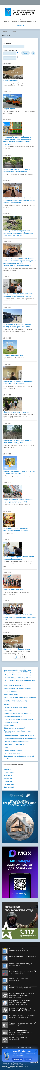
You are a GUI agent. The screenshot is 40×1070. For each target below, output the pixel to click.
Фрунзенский (9, 787)
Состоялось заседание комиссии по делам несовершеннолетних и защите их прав (19, 617)
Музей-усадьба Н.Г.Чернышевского (17, 713)
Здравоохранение (11, 694)
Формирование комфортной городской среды (19, 757)
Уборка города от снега (13, 750)
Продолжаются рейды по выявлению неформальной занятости (18, 382)
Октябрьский (9, 784)
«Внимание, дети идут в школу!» (16, 412)
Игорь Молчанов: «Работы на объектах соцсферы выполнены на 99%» (18, 501)
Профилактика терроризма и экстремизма (20, 738)
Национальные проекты (13, 716)
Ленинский (8, 781)
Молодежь (8, 710)
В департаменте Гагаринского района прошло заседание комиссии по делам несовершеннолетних (19, 200)
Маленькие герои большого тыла (16, 649)
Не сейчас (28, 1059)
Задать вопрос (17, 1059)
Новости (13, 31)
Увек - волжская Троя (12, 753)
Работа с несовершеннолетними (16, 741)
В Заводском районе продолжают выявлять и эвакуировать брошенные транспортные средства (18, 233)
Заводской (8, 775)
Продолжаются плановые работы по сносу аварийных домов (17, 442)
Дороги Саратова (10, 691)
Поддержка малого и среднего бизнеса (19, 736)
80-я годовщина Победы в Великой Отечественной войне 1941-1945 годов (18, 671)
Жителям (20, 25)
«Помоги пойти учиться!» (13, 589)
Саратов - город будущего (14, 744)
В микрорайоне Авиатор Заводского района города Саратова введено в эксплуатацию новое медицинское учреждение (17, 140)
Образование (9, 725)
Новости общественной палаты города (18, 719)
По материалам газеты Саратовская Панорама (17, 732)
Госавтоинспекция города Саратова (17, 688)
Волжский (7, 769)
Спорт (6, 747)
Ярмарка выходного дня (13, 355)
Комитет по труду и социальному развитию (20, 697)
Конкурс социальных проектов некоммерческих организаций (15, 701)
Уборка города (9, 109)
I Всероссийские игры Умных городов (18, 675)
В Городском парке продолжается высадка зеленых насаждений (16, 170)
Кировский (8, 778)
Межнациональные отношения (15, 708)
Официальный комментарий (14, 728)
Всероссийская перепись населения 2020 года (19, 681)
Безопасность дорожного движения (17, 678)
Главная (4, 31)
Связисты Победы (10, 80)
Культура (7, 705)
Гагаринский (8, 772)
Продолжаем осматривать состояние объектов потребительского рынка (18, 295)
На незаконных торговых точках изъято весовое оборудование (18, 558)
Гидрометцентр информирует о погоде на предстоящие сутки (19, 472)
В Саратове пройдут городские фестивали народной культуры (15, 529)
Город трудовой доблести (13, 685)
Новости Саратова (11, 722)
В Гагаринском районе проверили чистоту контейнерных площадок (17, 326)
